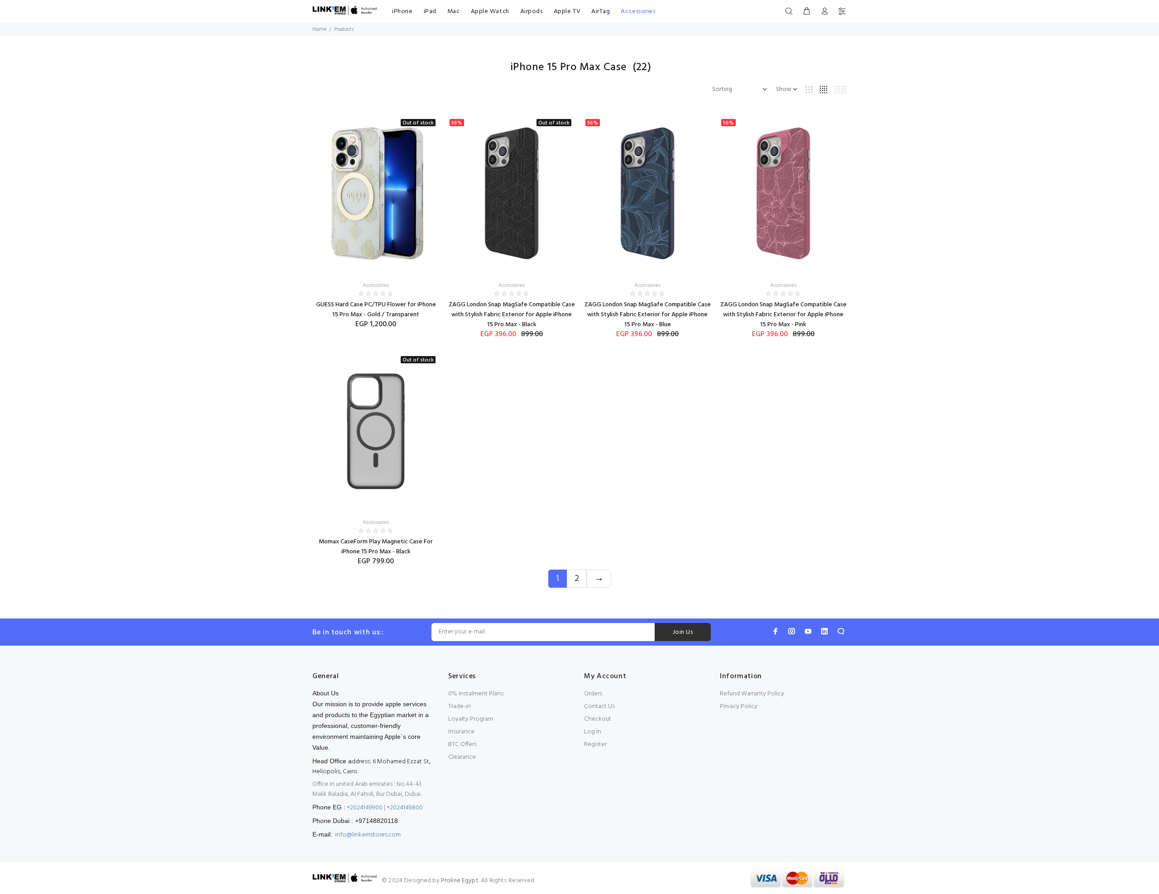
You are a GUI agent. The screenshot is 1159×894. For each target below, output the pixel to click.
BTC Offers (462, 744)
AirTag (600, 11)
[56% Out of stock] (511, 194)
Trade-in (459, 706)
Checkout (597, 719)
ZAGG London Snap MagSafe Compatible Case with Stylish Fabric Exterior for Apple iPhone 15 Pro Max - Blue (647, 315)
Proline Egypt (460, 880)
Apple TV (567, 11)
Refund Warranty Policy (752, 694)
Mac (453, 11)
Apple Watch (490, 11)
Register (595, 744)
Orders (593, 694)
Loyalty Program (470, 719)
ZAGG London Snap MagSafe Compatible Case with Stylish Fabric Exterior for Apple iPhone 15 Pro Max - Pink (783, 315)
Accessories (638, 11)
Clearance (462, 757)
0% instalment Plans (475, 694)
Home (319, 29)
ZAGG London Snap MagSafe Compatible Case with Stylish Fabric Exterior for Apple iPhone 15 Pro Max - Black (512, 315)
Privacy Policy (738, 706)
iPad (430, 11)
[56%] (647, 194)
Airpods (531, 11)
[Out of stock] (375, 194)
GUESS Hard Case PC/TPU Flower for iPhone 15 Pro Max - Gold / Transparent (376, 310)
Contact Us (599, 706)
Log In (592, 732)
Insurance (461, 732)
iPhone (402, 11)
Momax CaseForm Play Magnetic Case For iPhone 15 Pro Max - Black (376, 547)
